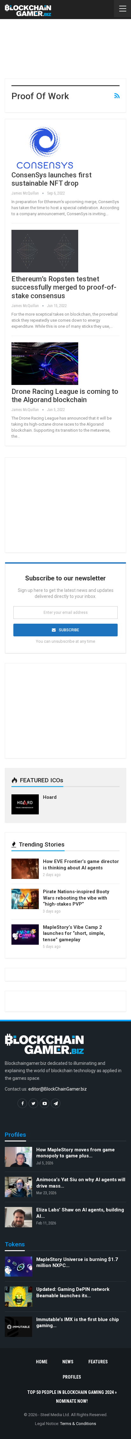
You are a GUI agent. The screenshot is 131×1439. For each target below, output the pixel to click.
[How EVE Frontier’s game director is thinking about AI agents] (25, 869)
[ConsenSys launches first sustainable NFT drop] (44, 147)
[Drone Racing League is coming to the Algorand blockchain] (44, 363)
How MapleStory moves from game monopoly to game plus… (75, 1153)
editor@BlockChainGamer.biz (57, 1089)
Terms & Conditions (78, 1423)
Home (41, 1361)
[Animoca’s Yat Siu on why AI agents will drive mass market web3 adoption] (18, 1187)
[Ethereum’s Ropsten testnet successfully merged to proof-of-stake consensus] (44, 251)
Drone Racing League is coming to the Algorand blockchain (64, 395)
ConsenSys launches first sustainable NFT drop (51, 179)
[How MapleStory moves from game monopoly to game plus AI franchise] (18, 1157)
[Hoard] (25, 804)
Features (98, 1361)
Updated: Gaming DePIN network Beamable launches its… (72, 1292)
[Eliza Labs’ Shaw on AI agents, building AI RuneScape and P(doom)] (18, 1217)
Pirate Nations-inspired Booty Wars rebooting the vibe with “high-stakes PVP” (76, 898)
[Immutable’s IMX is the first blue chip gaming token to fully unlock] (18, 1327)
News (67, 1361)
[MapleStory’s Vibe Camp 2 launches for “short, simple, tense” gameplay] (25, 934)
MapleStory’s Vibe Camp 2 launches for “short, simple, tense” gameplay (74, 933)
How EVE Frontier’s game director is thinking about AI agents (81, 865)
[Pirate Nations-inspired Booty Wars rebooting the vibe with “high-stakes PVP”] (25, 899)
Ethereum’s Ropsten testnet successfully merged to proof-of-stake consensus (63, 287)
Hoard (50, 797)
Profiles (72, 1377)
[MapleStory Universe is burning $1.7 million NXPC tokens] (18, 1267)
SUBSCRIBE (69, 630)
